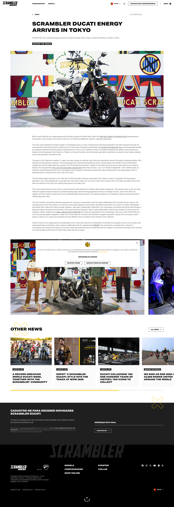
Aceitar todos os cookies (97, 263)
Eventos (103, 465)
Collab (102, 469)
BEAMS (96, 225)
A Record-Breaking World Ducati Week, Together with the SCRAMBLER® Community (29, 378)
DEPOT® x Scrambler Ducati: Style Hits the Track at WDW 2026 (72, 377)
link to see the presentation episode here (67, 168)
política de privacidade (27, 428)
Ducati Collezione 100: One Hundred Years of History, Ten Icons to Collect (116, 378)
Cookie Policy (27, 490)
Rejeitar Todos (73, 263)
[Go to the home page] (10, 4)
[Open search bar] (124, 4)
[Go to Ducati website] (46, 467)
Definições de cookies (87, 257)
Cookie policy (103, 252)
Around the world (42, 44)
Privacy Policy (40, 490)
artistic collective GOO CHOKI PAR (68, 212)
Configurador (38, 3)
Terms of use (15, 490)
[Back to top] (87, 499)
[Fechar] (137, 243)
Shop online (72, 473)
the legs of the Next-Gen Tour (111, 147)
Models (51, 3)
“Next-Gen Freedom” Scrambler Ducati (112, 136)
